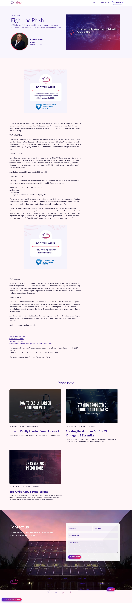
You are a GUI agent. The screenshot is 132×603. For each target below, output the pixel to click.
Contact (117, 3)
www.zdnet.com (16, 339)
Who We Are (51, 585)
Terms (49, 590)
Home (49, 583)
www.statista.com (17, 336)
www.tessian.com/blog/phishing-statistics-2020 (30, 343)
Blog (95, 2)
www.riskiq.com (16, 341)
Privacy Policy (52, 592)
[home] (15, 3)
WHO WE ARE (105, 2)
